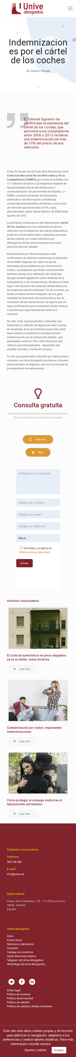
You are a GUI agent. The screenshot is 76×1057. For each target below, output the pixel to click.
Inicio (10, 936)
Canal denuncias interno (21, 956)
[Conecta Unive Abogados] (38, 8)
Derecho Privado (40, 71)
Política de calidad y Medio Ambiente (29, 1006)
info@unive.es (15, 874)
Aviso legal (13, 990)
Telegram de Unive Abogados (25, 960)
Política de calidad (18, 1002)
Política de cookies (18, 994)
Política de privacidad (20, 998)
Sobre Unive (14, 940)
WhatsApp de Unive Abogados (26, 964)
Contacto (12, 948)
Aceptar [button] (59, 1050)
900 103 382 (14, 861)
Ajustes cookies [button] (35, 1050)
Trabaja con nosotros (20, 952)
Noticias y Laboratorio (20, 944)
